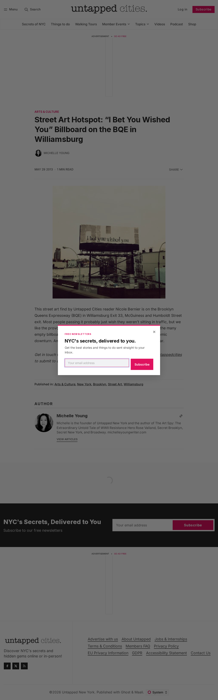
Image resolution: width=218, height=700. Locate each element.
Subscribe (142, 364)
